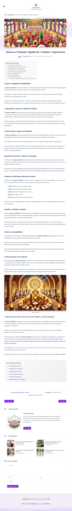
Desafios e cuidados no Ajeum (15, 73)
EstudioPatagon (33, 503)
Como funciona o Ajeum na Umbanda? (16, 68)
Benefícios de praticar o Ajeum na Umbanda (17, 70)
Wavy (23, 503)
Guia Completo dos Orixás (15, 366)
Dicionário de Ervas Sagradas (16, 368)
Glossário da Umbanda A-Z (15, 376)
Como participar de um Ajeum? (15, 76)
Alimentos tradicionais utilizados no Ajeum (17, 71)
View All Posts (27, 428)
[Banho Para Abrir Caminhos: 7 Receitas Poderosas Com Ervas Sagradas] (40, 443)
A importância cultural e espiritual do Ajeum (17, 66)
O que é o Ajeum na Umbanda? (14, 65)
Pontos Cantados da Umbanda (16, 374)
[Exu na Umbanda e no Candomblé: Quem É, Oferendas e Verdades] (10, 443)
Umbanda (27, 392)
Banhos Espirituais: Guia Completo (17, 379)
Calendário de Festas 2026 (15, 371)
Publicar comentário (13, 486)
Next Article (62, 401)
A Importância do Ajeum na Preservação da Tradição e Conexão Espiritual (22, 78)
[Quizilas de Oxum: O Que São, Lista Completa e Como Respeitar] (40, 451)
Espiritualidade (11, 14)
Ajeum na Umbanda (37, 395)
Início (5, 14)
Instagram (57, 354)
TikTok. (63, 354)
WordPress (47, 503)
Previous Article (9, 401)
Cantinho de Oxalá (28, 413)
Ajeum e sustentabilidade (13, 75)
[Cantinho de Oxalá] (14, 421)
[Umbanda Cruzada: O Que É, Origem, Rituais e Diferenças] (10, 451)
